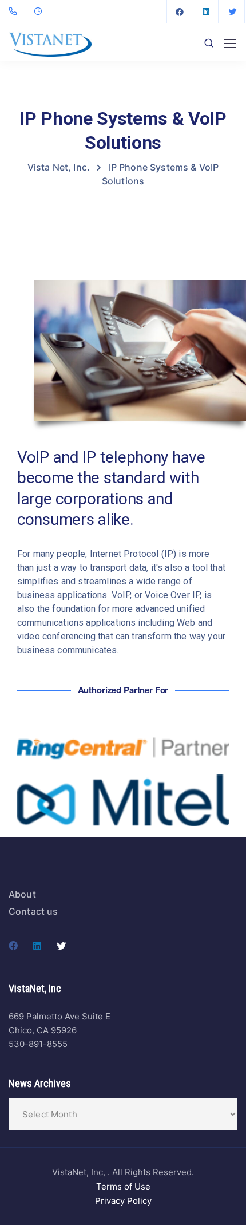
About (22, 894)
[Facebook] (179, 11)
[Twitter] (232, 11)
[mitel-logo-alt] (123, 800)
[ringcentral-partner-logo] (123, 748)
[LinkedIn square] (206, 11)
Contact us (33, 911)
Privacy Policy (123, 1200)
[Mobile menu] (230, 43)
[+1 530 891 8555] (15, 11)
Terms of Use (123, 1186)
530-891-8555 (38, 1043)
